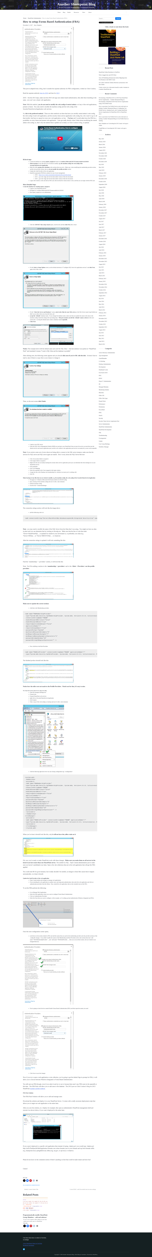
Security (101, 418)
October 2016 (102, 241)
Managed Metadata (103, 387)
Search (100, 415)
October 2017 (102, 215)
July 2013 (101, 332)
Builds (69, 12)
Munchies (101, 392)
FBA (24, 1185)
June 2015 (101, 270)
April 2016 (101, 250)
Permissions (102, 407)
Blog (64, 12)
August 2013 (102, 330)
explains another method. (37, 1088)
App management (103, 355)
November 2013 (103, 321)
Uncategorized (102, 438)
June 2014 (101, 301)
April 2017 (101, 227)
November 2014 (103, 287)
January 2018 (102, 207)
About (89, 12)
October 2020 (102, 158)
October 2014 (102, 290)
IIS (99, 384)
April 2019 (101, 170)
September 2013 (103, 327)
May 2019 (101, 167)
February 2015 (102, 278)
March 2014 (102, 310)
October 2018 (102, 181)
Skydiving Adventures (28, 1245)
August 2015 (102, 264)
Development (102, 367)
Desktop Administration (105, 364)
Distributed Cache (103, 369)
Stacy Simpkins (38, 25)
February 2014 (102, 312)
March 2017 (102, 230)
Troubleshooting (103, 435)
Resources (76, 12)
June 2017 (101, 224)
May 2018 (101, 195)
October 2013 (102, 324)
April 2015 (101, 273)
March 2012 (102, 344)
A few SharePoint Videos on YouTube (32, 1243)
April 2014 (101, 307)
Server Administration (104, 424)
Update (100, 441)
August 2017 (102, 218)
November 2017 (103, 213)
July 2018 (101, 190)
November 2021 (103, 153)
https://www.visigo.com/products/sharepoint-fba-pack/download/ (55, 175)
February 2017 (102, 233)
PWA (100, 412)
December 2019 (103, 161)
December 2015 (103, 258)
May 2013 (101, 338)
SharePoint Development (105, 429)
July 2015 (101, 267)
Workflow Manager (104, 446)
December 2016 (103, 238)
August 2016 (102, 244)
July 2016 (101, 247)
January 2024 (102, 147)
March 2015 (102, 275)
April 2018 (101, 198)
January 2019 (102, 176)
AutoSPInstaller (103, 358)
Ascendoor (83, 1254)
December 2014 (103, 284)
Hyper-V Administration (105, 381)
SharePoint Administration (32, 1185)
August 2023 (102, 150)
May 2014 (101, 304)
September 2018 (103, 184)
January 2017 (102, 235)
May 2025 (101, 138)
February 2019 (102, 173)
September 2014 (103, 292)
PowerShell (102, 409)
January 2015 (102, 281)
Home (59, 12)
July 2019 (101, 164)
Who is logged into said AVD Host (107, 75)
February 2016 (102, 253)
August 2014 (102, 295)
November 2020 (103, 156)
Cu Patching (102, 361)
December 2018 (103, 178)
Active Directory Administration (107, 352)
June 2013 (101, 335)
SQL (100, 432)
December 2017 (103, 210)
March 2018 (102, 201)
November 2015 (103, 261)
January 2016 (102, 255)
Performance (102, 404)
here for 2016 (44, 93)
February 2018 (102, 204)
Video (83, 12)
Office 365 (101, 395)
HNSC (100, 378)
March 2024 (102, 144)
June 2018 (101, 193)
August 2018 (102, 187)
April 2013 (101, 341)
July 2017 (101, 221)
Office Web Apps (103, 398)
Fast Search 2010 (103, 372)
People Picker (102, 401)
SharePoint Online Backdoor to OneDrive (109, 72)
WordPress (95, 1254)
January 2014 (102, 315)
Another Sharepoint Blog (76, 4)
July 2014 (101, 298)
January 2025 (102, 141)
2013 (57, 93)
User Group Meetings (104, 444)
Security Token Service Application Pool (109, 421)
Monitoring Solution (104, 389)
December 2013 (103, 318)
